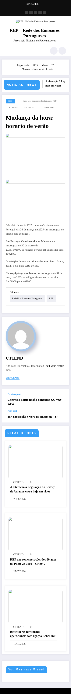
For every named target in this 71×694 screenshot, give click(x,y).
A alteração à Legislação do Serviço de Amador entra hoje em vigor (32, 489)
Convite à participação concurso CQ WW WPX (35, 401)
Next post (12, 411)
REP (10, 101)
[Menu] (7, 51)
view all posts (13, 377)
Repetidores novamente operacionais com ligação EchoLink (32, 634)
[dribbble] (35, 12)
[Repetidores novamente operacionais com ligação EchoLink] (35, 606)
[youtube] (44, 12)
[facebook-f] (26, 12)
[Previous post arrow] (62, 399)
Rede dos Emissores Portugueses (37, 101)
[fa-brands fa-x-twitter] (31, 12)
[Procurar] (54, 51)
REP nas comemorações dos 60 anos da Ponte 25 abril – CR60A (33, 561)
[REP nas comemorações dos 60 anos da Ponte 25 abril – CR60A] (35, 534)
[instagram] (40, 12)
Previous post (14, 394)
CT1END (13, 107)
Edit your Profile (54, 365)
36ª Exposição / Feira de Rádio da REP (33, 416)
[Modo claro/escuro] (62, 51)
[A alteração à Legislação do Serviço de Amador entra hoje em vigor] (35, 462)
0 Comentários (47, 107)
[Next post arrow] (62, 416)
